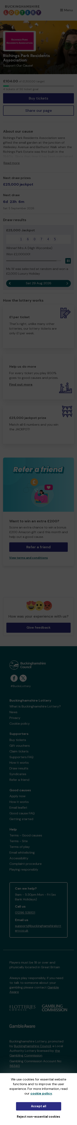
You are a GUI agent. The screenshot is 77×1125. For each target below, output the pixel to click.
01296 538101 (25, 912)
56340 (14, 1066)
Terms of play (19, 847)
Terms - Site (18, 841)
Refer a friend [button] (38, 547)
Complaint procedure (25, 864)
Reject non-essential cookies (38, 1116)
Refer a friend (19, 780)
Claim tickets (19, 751)
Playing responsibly (23, 869)
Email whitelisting (22, 852)
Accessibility (18, 858)
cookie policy (41, 1093)
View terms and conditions (28, 558)
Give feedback (38, 627)
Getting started (21, 819)
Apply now (17, 796)
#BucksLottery (20, 686)
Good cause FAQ (22, 813)
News (13, 712)
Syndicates (17, 774)
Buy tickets (38, 98)
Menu (68, 10)
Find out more (20, 384)
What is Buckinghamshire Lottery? (35, 706)
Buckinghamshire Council (32, 1046)
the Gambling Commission (34, 1053)
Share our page (38, 110)
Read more (11, 163)
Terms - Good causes (25, 835)
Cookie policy (19, 723)
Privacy (14, 718)
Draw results (18, 768)
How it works (19, 762)
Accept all (38, 1106)
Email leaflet (18, 807)
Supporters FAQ (21, 757)
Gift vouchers (19, 745)
